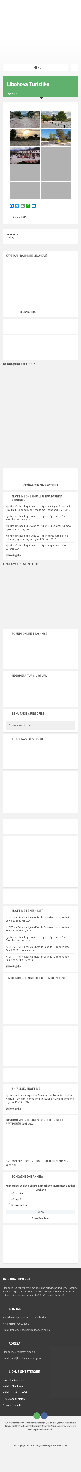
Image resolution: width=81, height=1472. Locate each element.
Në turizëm (17, 1193)
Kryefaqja (12, 93)
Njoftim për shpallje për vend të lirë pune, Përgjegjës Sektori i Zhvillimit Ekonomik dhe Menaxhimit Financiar (38, 508)
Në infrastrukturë (20, 1205)
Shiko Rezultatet (40, 1218)
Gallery (10, 237)
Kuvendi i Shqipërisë (13, 1380)
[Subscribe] (71, 726)
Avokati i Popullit (12, 1405)
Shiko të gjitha (13, 555)
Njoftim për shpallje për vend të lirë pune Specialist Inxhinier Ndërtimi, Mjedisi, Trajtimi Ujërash (37, 537)
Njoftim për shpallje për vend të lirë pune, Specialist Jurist (36, 545)
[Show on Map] (74, 67)
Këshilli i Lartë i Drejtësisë (16, 1392)
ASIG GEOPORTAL (49, 484)
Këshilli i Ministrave (13, 1386)
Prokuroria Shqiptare (14, 1399)
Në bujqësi (16, 1199)
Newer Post (13, 234)
